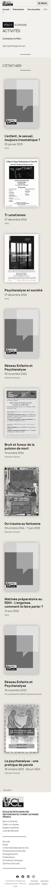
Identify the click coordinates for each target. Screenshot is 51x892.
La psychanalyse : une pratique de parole (21, 763)
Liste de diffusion (11, 830)
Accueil (6, 9)
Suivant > (8, 790)
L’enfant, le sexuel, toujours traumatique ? (22, 138)
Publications (9, 857)
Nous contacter (10, 821)
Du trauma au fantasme (23, 523)
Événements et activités (14, 850)
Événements (18, 9)
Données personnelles (34, 882)
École (5, 844)
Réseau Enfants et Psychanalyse (19, 367)
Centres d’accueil (11, 863)
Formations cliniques (13, 860)
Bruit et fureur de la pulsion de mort (20, 446)
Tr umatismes (15, 215)
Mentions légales (44, 882)
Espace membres (11, 827)
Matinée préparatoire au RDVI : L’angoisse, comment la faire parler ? (24, 603)
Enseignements (10, 854)
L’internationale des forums (16, 847)
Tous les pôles (33, 9)
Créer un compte (11, 824)
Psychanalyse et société (23, 290)
